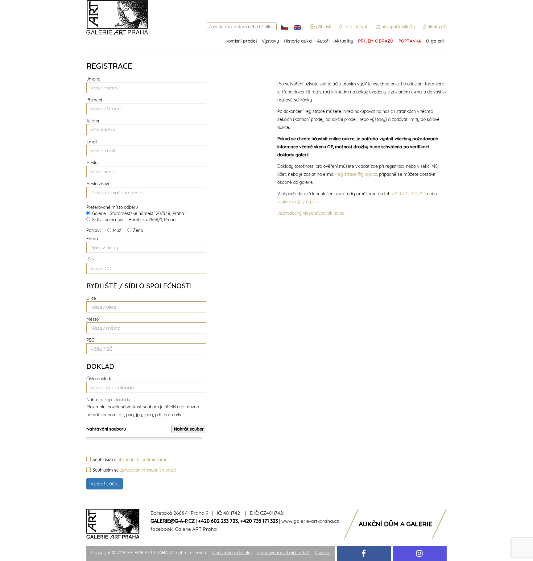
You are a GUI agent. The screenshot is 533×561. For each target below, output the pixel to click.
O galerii (435, 41)
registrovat (356, 27)
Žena (138, 230)
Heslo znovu (98, 184)
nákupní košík (398, 27)
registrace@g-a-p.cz (357, 174)
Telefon (93, 121)
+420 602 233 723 (408, 193)
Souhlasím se (134, 470)
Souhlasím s (129, 459)
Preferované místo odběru (112, 207)
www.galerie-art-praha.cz (310, 521)
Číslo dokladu (99, 379)
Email (91, 142)
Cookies (322, 552)
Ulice (91, 298)
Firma (92, 238)
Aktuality (343, 41)
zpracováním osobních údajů (148, 470)
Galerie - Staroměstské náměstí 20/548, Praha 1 (139, 213)
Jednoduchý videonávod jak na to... (311, 213)
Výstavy (270, 41)
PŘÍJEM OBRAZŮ (376, 41)
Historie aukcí (298, 41)
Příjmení (94, 100)
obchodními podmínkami (142, 459)
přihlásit (324, 27)
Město (92, 319)
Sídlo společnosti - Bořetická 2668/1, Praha (134, 219)
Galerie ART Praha (196, 529)
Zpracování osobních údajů (283, 552)
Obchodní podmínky (232, 552)
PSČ (90, 340)
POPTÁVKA (410, 41)
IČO (90, 259)
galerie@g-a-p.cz (173, 521)
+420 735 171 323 (259, 521)
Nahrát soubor (189, 429)
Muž (117, 230)
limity (438, 27)
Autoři (323, 41)
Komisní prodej (241, 41)
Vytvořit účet (104, 484)
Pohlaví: (93, 230)
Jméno (93, 79)
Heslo (91, 163)
